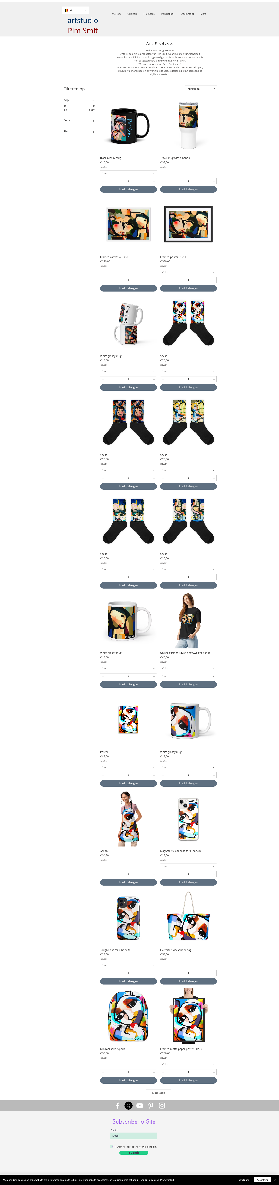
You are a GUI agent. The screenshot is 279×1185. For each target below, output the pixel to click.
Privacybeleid (167, 1179)
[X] (128, 1106)
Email (113, 1130)
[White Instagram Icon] (162, 1106)
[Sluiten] (275, 1179)
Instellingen (243, 1179)
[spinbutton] (128, 181)
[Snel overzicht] (128, 125)
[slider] (65, 106)
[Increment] (154, 181)
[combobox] (201, 89)
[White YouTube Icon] (140, 1106)
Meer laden (158, 1092)
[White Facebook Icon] (117, 1106)
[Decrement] (103, 181)
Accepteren (263, 1179)
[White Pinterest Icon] (151, 1106)
